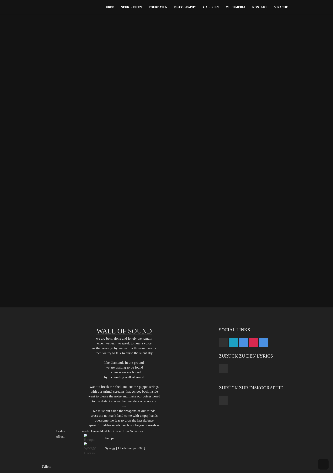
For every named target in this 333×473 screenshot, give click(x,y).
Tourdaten (158, 7)
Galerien (211, 7)
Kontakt (259, 7)
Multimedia (235, 7)
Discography (185, 7)
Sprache (281, 7)
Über (110, 7)
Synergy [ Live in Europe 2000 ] (125, 448)
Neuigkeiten (131, 7)
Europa (109, 438)
